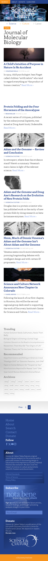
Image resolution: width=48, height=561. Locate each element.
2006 (39, 389)
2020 (37, 381)
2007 (33, 389)
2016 (22, 385)
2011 (11, 389)
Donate (22, 2)
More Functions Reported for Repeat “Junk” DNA (22, 368)
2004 (12, 393)
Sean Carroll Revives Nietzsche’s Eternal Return (22, 372)
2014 (32, 385)
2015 (27, 385)
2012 (6, 389)
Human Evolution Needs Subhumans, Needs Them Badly (23, 334)
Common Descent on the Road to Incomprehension (24, 342)
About (14, 2)
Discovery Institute (24, 558)
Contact (11, 432)
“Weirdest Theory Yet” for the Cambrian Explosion (23, 349)
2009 (22, 389)
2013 (37, 385)
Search (11, 428)
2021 (32, 381)
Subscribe (31, 2)
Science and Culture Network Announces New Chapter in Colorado (22, 287)
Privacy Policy (10, 480)
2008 (27, 389)
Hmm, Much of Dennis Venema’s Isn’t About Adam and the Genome (24, 241)
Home (10, 420)
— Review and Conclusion (24, 150)
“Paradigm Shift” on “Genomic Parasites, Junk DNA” (24, 361)
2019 (6, 385)
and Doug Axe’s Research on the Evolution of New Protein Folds (24, 195)
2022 (27, 381)
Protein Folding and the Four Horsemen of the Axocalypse (22, 108)
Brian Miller (10, 114)
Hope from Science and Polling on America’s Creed (23, 358)
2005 (6, 393)
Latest (38, 23)
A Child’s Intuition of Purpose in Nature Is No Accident (23, 65)
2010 (16, 389)
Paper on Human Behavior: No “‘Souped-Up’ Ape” (23, 365)
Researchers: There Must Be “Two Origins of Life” (22, 346)
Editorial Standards (13, 474)
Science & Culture (12, 156)
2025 (6, 381)
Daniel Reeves (11, 294)
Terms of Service (12, 477)
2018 (11, 385)
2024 (13, 381)
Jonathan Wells (12, 71)
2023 (20, 381)
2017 (16, 385)
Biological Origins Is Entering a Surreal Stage (21, 339)
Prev (21, 407)
